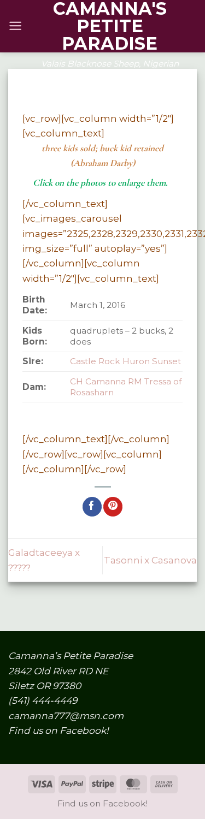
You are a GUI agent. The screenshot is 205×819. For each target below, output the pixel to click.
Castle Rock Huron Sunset (125, 361)
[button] (15, 26)
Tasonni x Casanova (150, 560)
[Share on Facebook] (92, 507)
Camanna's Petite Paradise (110, 26)
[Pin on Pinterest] (112, 507)
